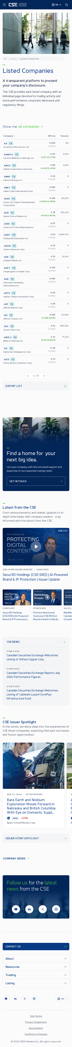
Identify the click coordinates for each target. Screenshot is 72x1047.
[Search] (67, 4)
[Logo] (18, 4)
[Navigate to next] (44, 376)
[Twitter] (43, 909)
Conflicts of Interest (36, 1034)
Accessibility (36, 1028)
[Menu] (4, 5)
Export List (14, 386)
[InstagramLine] (56, 909)
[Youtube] (16, 909)
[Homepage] (5, 58)
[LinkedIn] (29, 909)
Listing (13, 58)
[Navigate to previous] (27, 376)
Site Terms (36, 1016)
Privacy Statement (36, 1022)
